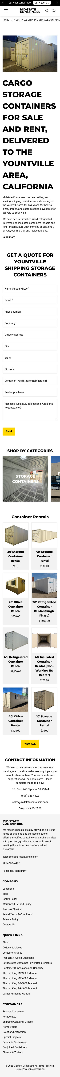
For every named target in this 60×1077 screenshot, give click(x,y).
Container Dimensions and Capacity (23, 968)
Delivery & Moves (12, 947)
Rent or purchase (14, 392)
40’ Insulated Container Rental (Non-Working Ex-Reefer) (44, 666)
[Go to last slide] (2, 2)
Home (6, 20)
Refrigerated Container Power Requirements (27, 962)
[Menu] (6, 11)
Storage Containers (13, 1011)
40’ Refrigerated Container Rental (16, 661)
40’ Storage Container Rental (44, 556)
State (8, 357)
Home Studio (10, 1026)
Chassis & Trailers (13, 1052)
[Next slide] (57, 2)
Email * (9, 300)
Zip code (9, 369)
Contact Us (9, 924)
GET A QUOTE (42, 3)
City (7, 346)
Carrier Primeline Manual (16, 993)
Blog (5, 893)
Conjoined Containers (15, 1047)
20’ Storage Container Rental (15, 556)
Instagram (20, 870)
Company (10, 323)
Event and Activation (14, 1032)
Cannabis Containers (14, 1042)
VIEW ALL (30, 743)
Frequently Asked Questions (18, 957)
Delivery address (14, 334)
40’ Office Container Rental (15, 721)
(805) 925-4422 (30, 795)
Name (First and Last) (17, 288)
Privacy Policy (10, 919)
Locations (8, 888)
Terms (18, 1069)
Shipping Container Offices (18, 1021)
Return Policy (10, 898)
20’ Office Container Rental (15, 606)
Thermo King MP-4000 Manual (20, 978)
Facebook (8, 870)
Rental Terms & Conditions (17, 914)
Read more (9, 237)
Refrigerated (9, 1016)
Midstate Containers (24, 1066)
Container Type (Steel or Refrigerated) (26, 380)
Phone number (13, 311)
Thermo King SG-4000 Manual (20, 988)
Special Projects (12, 1037)
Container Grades (12, 952)
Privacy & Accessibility (33, 1069)
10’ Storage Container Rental (44, 721)
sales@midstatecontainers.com (30, 802)
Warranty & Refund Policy (17, 904)
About (6, 942)
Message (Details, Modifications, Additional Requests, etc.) (29, 405)
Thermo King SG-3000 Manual (20, 983)
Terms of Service (12, 909)
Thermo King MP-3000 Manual (20, 973)
